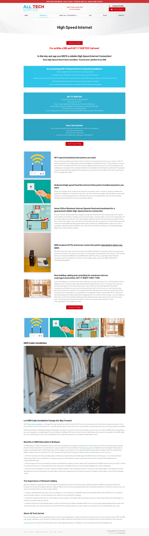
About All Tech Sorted (67, 15)
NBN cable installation (35, 424)
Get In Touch (118, 9)
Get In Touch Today (74, 144)
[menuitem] (25, 532)
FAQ (90, 15)
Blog (105, 15)
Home (26, 15)
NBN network (86, 448)
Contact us (27, 523)
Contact (121, 15)
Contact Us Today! (75, 307)
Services (43, 15)
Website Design (113, 533)
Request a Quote (74, 43)
